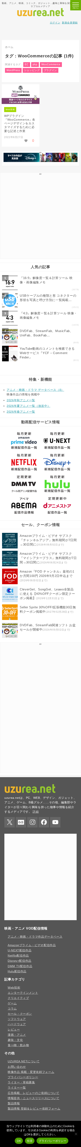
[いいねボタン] (26, 141)
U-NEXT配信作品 (19, 950)
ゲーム (12, 1003)
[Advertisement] (40, 32)
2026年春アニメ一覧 (21, 411)
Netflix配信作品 (18, 955)
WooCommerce (50, 64)
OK (19, 1140)
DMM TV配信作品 (20, 966)
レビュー (14, 1029)
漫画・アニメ (17, 1034)
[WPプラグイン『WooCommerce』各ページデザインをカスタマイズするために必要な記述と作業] (20, 94)
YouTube (55, 822)
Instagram (32, 822)
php (35, 64)
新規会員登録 (70, 22)
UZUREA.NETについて (24, 1061)
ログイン (55, 22)
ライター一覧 (17, 1087)
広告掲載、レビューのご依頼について (33, 1093)
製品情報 (14, 1103)
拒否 (30, 1140)
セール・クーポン (20, 1013)
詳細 (36, 811)
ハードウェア (17, 1024)
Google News (21, 822)
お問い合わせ (17, 1066)
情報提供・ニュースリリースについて (33, 1098)
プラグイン (50, 70)
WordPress (13, 70)
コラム (12, 1008)
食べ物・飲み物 (18, 1045)
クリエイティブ (18, 998)
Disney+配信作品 (19, 960)
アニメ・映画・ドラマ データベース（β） (35, 389)
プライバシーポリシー (23, 1077)
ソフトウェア (17, 1019)
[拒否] (76, 1134)
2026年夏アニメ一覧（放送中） (28, 405)
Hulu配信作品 (17, 971)
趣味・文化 (15, 1040)
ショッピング (32, 70)
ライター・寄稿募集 (21, 1082)
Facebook (44, 822)
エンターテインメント (23, 992)
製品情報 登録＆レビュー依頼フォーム (34, 1108)
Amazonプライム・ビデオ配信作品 (32, 945)
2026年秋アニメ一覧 (21, 400)
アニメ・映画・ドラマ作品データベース (35, 936)
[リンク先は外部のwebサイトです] (40, 161)
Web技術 (10, 109)
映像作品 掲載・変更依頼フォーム (31, 1072)
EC (26, 64)
